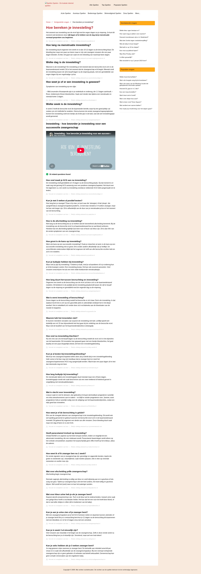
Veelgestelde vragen (61, 22)
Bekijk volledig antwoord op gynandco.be (83, 311)
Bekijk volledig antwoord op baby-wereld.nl (84, 347)
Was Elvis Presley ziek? (127, 54)
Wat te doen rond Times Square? (130, 102)
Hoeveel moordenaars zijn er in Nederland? (134, 37)
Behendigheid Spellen (113, 13)
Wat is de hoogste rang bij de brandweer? (133, 80)
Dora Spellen (128, 13)
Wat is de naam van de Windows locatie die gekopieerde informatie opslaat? (134, 84)
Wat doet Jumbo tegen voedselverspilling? (134, 40)
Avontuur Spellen (79, 13)
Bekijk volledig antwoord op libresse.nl (82, 385)
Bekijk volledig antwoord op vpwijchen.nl (83, 214)
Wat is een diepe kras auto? (129, 98)
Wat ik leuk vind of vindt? (128, 95)
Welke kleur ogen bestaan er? (129, 30)
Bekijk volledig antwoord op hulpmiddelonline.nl (85, 505)
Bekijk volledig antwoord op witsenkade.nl (83, 100)
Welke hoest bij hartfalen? (128, 77)
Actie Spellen (66, 13)
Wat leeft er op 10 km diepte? (129, 47)
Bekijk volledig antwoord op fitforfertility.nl (83, 406)
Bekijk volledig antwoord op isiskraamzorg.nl (84, 367)
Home (48, 22)
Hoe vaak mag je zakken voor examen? (133, 34)
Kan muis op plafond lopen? (129, 50)
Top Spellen (106, 5)
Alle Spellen (94, 5)
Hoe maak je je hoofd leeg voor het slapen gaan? (136, 109)
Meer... (137, 13)
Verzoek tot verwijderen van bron (58, 41)
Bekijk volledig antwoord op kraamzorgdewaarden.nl (86, 235)
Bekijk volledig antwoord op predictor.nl (83, 41)
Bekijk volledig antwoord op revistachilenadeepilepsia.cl (88, 273)
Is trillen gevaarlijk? (126, 57)
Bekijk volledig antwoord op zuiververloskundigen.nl (86, 78)
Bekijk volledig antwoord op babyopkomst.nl (84, 488)
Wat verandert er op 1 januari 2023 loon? (133, 60)
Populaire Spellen (120, 5)
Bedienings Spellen (95, 13)
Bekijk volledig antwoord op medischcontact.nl (85, 447)
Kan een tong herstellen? (128, 92)
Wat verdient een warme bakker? (130, 105)
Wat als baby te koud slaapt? (129, 44)
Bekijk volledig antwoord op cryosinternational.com (86, 426)
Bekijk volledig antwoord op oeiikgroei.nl (83, 539)
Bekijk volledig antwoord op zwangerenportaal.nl (85, 120)
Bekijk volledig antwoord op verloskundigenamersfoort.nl (88, 559)
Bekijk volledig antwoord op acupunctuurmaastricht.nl (87, 329)
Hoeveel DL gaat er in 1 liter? (129, 88)
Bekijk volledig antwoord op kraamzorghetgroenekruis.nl (88, 58)
